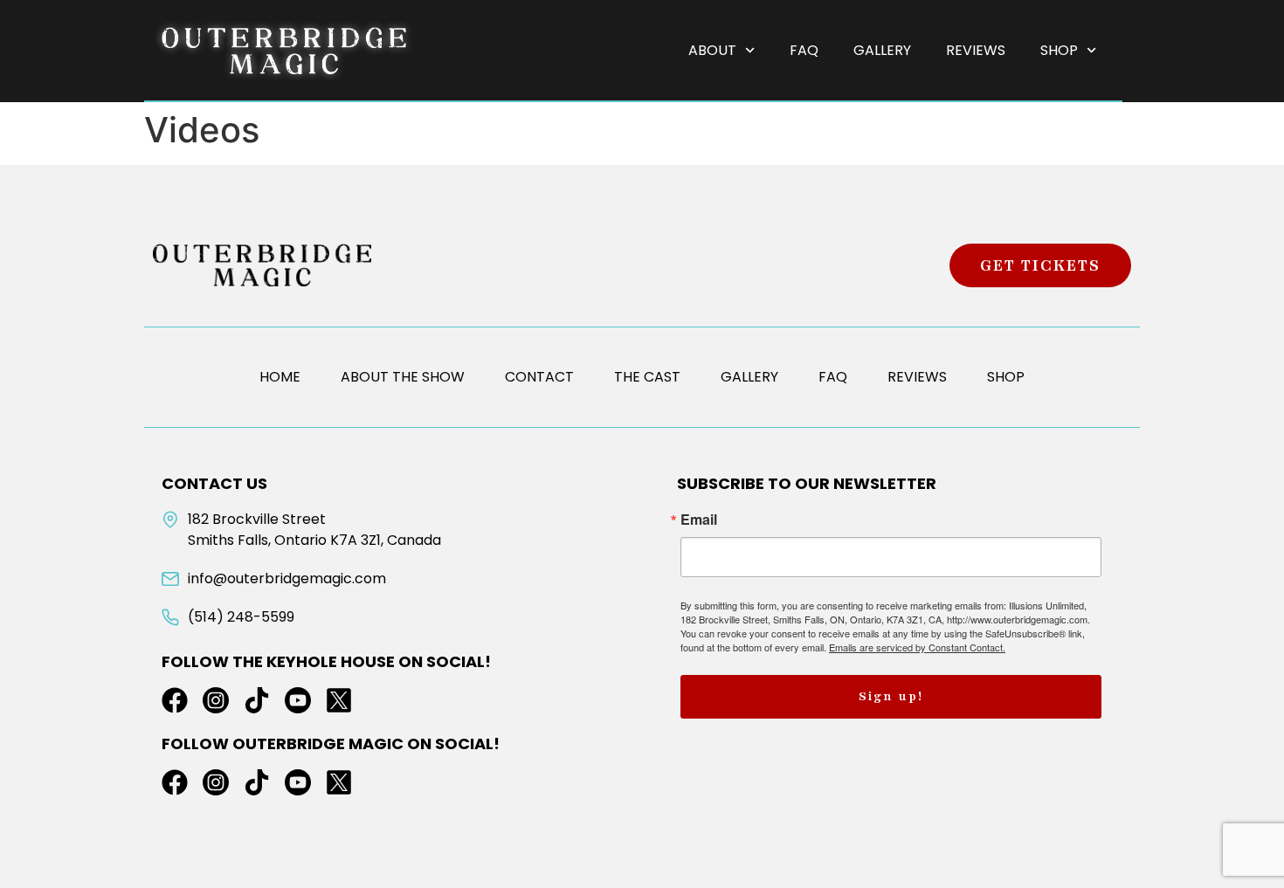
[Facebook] (175, 700)
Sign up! (891, 696)
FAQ (804, 50)
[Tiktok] (257, 700)
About (712, 50)
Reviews (975, 50)
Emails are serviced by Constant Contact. (917, 647)
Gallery (882, 50)
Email (698, 520)
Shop (1059, 50)
